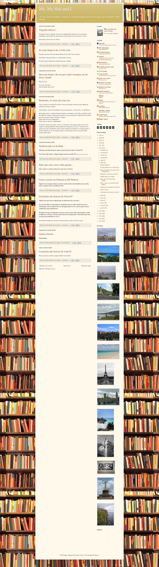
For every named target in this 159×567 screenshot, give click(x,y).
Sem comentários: (65, 242)
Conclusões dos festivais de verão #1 (55, 251)
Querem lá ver (102, 88)
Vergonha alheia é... (48, 29)
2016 (100, 148)
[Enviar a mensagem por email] (72, 44)
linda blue (102, 43)
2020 (100, 138)
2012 (100, 218)
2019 (100, 140)
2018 (100, 143)
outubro (103, 155)
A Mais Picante (103, 115)
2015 (100, 211)
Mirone (101, 100)
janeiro (103, 208)
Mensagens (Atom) (50, 269)
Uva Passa (102, 106)
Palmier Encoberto (104, 91)
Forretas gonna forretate (105, 54)
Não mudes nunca (104, 48)
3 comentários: (65, 44)
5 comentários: (65, 190)
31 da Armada (103, 71)
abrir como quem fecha (104, 64)
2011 (100, 221)
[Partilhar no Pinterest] (79, 44)
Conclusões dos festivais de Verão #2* (56, 196)
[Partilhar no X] (75, 44)
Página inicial (66, 266)
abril (102, 200)
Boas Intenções (103, 62)
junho (102, 195)
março (102, 203)
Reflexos (101, 96)
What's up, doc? (103, 80)
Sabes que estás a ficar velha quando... (56, 164)
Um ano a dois (102, 68)
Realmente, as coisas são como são (54, 100)
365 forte (101, 56)
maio (102, 198)
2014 (100, 213)
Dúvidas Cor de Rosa (105, 87)
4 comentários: (65, 65)
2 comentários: (65, 173)
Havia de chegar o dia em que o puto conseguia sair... (109, 170)
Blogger (97, 555)
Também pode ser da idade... (52, 146)
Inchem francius (46, 233)
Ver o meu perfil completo (111, 33)
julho (102, 162)
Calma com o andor (104, 78)
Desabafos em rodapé (105, 83)
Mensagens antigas (86, 266)
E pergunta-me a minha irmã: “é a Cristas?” (107, 102)
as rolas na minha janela (105, 84)
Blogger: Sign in (103, 119)
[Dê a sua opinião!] (73, 44)
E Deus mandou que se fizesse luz (107, 116)
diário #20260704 (103, 49)
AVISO (101, 97)
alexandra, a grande (104, 110)
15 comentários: (65, 91)
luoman (82, 555)
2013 (100, 216)
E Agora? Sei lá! (103, 74)
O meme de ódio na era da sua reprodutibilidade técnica (106, 58)
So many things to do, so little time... (55, 50)
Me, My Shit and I (55, 9)
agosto (102, 160)
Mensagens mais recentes (45, 266)
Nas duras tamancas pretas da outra (107, 45)
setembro (103, 158)
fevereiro (103, 205)
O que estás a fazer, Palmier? (106, 93)
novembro (103, 152)
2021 (100, 135)
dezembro (103, 150)
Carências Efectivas (104, 52)
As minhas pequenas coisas (106, 67)
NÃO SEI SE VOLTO (104, 107)
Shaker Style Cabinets (104, 112)
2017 (100, 145)
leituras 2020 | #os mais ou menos (107, 75)
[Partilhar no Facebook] (77, 44)
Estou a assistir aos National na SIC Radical (58, 179)
